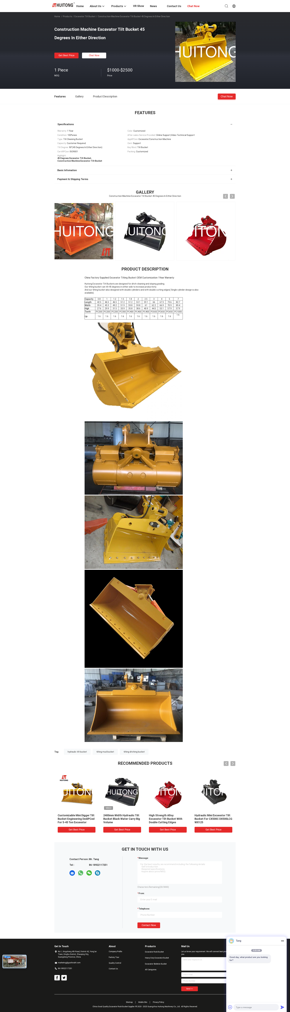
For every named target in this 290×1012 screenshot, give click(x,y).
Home (57, 16)
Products (67, 16)
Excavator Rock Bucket (154, 952)
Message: (143, 858)
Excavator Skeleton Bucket (156, 964)
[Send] (282, 1007)
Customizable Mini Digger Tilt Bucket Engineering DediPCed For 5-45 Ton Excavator (76, 819)
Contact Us (113, 969)
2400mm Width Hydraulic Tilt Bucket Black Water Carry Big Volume (121, 819)
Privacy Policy (158, 1002)
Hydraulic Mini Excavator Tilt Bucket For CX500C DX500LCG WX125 (213, 819)
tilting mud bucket (105, 752)
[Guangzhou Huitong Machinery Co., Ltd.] (63, 4)
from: (142, 893)
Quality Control (115, 963)
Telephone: (144, 909)
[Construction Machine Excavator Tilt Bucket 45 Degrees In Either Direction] (205, 52)
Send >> (189, 989)
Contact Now (149, 925)
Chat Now (94, 55)
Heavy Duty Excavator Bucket (157, 958)
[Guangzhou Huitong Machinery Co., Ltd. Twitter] (64, 977)
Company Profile (115, 951)
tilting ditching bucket (134, 752)
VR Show (138, 6)
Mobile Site (142, 1002)
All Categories (150, 970)
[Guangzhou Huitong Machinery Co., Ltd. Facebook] (57, 977)
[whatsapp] (80, 873)
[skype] (97, 873)
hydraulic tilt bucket (77, 752)
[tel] (106, 873)
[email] (72, 873)
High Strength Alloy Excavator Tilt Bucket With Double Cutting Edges (165, 819)
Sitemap (129, 1002)
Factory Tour (114, 957)
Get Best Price (66, 55)
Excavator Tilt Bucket (84, 16)
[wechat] (89, 873)
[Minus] (282, 941)
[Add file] (230, 1007)
